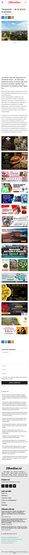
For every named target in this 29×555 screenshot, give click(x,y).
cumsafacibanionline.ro (7, 543)
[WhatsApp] (12, 17)
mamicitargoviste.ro (13, 537)
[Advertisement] (14, 58)
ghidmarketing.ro (12, 541)
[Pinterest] (9, 17)
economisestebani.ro (16, 539)
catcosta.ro (4, 541)
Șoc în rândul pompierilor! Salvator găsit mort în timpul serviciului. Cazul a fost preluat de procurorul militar (14, 447)
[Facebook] (2, 17)
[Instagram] (6, 486)
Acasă (2, 6)
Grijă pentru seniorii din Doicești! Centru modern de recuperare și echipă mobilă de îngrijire (13, 436)
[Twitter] (6, 17)
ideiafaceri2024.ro (5, 539)
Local (6, 6)
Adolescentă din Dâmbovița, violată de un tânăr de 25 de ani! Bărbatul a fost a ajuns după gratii (14, 409)
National (3, 524)
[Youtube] (14, 486)
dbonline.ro (7, 14)
